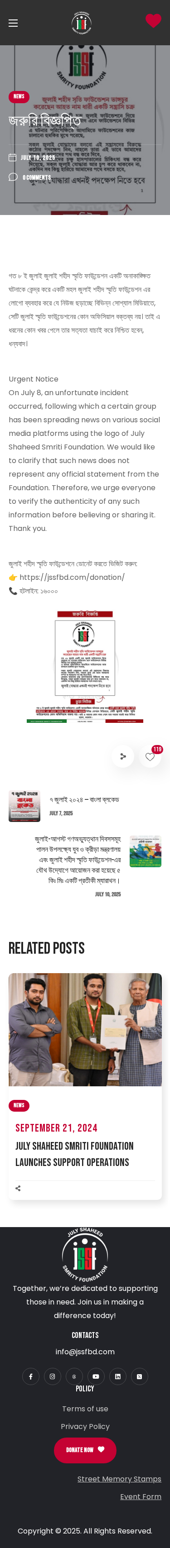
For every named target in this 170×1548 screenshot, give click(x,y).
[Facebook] (30, 1376)
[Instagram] (52, 1376)
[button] (85, 1450)
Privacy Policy (85, 1426)
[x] (139, 1376)
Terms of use (85, 1409)
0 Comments (37, 178)
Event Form (140, 1496)
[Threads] (74, 1376)
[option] (85, 1095)
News (19, 96)
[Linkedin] (117, 1376)
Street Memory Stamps (119, 1479)
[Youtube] (96, 1376)
